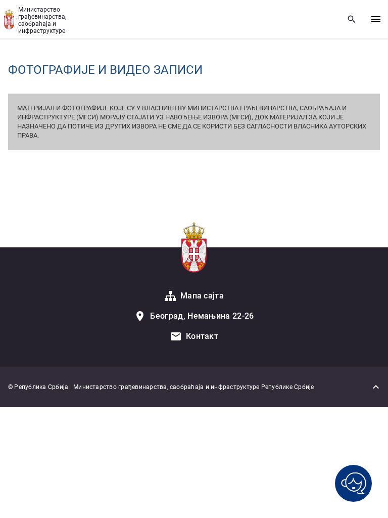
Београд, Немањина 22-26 (202, 316)
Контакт (202, 336)
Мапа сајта (202, 295)
